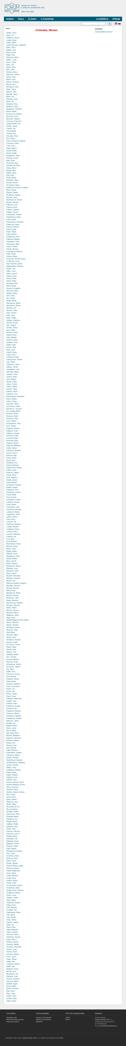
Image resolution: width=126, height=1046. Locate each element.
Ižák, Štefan (10, 362)
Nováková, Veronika (13, 640)
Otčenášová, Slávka (13, 664)
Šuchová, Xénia (12, 858)
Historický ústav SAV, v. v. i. (104, 1019)
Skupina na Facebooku (43, 1017)
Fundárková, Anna (12, 237)
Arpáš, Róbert (11, 42)
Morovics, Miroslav (13, 605)
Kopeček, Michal (12, 443)
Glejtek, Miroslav (12, 249)
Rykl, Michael (11, 748)
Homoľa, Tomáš (12, 323)
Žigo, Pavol (10, 991)
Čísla (21, 19)
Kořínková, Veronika (13, 450)
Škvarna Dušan (11, 809)
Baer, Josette (11, 52)
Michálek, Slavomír (13, 586)
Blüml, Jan (10, 97)
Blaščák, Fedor (11, 94)
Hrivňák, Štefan (11, 328)
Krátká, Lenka (11, 470)
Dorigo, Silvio (11, 170)
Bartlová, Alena (11, 72)
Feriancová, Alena (12, 224)
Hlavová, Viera (11, 310)
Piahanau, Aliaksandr (13, 699)
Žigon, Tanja (10, 993)
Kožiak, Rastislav (12, 465)
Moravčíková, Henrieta (14, 603)
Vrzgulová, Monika (13, 964)
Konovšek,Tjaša (12, 438)
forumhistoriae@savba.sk (108, 1026)
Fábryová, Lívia (11, 205)
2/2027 (67, 1019)
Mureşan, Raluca (12, 613)
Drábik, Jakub (11, 173)
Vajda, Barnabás (12, 930)
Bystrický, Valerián (13, 119)
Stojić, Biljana (11, 848)
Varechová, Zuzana (13, 937)
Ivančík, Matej (11, 352)
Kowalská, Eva (11, 463)
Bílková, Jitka (11, 92)
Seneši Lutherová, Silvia (15, 782)
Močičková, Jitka (12, 598)
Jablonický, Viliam (12, 364)
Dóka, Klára (10, 160)
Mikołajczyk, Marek (13, 593)
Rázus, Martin (11, 730)
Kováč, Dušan (11, 458)
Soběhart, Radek (12, 824)
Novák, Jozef (11, 637)
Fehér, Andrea (11, 219)
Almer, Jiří (10, 35)
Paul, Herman (11, 676)
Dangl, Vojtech (11, 148)
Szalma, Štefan (11, 880)
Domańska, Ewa (12, 163)
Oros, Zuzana (11, 657)
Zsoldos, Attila (11, 998)
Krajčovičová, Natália (14, 468)
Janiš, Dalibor (11, 379)
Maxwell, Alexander (13, 576)
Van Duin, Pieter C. (13, 934)
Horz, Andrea (11, 325)
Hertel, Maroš (11, 286)
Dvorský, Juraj (11, 197)
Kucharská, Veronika (13, 485)
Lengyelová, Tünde (13, 514)
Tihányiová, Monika (13, 903)
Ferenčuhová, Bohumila (14, 222)
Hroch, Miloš (10, 330)
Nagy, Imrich (10, 618)
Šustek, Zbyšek (12, 863)
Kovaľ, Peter (10, 460)
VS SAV (60, 1038)
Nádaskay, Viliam (12, 615)
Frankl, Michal (11, 234)
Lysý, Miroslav (11, 541)
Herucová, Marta (12, 291)
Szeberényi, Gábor (13, 888)
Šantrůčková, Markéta (14, 760)
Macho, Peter (11, 549)
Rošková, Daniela (12, 740)
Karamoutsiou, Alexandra (15, 396)
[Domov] (13, 8)
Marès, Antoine (11, 563)
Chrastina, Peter (12, 136)
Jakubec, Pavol (11, 374)
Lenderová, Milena (12, 512)
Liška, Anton (10, 519)
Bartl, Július (10, 69)
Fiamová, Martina (12, 227)
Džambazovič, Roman (14, 200)
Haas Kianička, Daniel (14, 264)
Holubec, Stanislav (13, 320)
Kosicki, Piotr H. (12, 453)
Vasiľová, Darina (12, 942)
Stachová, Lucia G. (13, 834)
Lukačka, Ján (11, 536)
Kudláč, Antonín (12, 487)
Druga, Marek (11, 178)
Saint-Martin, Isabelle (14, 753)
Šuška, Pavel (11, 861)
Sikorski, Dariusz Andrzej (15, 792)
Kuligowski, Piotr (12, 490)
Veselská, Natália (12, 944)
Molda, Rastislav (12, 600)
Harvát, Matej (11, 281)
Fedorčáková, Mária (13, 217)
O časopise (47, 19)
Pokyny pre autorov (12, 1022)
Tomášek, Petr (11, 910)
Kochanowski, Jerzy (13, 423)
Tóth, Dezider (11, 917)
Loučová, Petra (11, 532)
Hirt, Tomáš (10, 298)
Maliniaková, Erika (13, 556)
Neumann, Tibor (12, 630)
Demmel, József (12, 158)
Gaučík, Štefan (11, 246)
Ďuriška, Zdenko (12, 192)
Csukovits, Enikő (12, 143)
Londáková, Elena (12, 529)
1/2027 (67, 1017)
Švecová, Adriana (12, 868)
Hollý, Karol (10, 315)
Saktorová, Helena (13, 755)
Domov (10, 19)
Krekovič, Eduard (12, 473)
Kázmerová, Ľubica (13, 406)
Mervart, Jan (10, 581)
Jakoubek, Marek (12, 372)
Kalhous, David (11, 391)
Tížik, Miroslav (11, 907)
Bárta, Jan (10, 65)
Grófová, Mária (11, 256)
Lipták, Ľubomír (11, 517)
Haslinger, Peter (12, 283)
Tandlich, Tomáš (12, 898)
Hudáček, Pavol (12, 342)
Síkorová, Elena (12, 789)
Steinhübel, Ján (11, 839)
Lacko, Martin (11, 504)
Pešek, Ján (10, 691)
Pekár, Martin (11, 681)
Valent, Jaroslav (12, 932)
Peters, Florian (11, 694)
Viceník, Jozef (11, 949)
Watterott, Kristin (12, 969)
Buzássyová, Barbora (14, 114)
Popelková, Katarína (13, 711)
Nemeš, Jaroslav (12, 625)
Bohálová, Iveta (12, 99)
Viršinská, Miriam (12, 954)
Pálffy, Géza (10, 671)
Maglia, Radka (11, 551)
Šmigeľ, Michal (11, 821)
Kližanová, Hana (12, 418)
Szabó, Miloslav (12, 876)
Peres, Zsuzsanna (12, 686)
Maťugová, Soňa (12, 571)
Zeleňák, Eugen (12, 984)
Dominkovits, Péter (13, 165)
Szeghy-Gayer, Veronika (15, 890)
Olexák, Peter (11, 649)
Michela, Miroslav (12, 588)
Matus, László (11, 573)
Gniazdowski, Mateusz (14, 251)
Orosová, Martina (12, 659)
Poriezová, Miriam (12, 713)
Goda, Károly (11, 254)
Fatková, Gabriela (12, 210)
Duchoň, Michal (11, 183)
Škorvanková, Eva (13, 807)
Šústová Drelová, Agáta (14, 866)
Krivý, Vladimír (11, 477)
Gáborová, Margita (13, 239)
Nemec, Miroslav (12, 622)
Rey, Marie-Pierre (12, 733)
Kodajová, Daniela (12, 428)
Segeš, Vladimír (12, 775)
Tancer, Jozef (11, 895)
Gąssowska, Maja (12, 244)
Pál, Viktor (10, 669)
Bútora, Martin (11, 111)
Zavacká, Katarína (13, 979)
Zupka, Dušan (11, 1001)
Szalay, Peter (11, 878)
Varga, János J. (12, 939)
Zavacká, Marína (12, 981)
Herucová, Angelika (13, 288)
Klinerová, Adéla (12, 416)
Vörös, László (11, 957)
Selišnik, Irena (11, 780)
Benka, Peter (11, 77)
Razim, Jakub (11, 728)
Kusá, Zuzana (11, 497)
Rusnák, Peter (11, 745)
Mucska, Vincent (12, 610)
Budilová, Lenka (12, 106)
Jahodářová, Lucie (12, 369)
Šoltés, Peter (11, 829)
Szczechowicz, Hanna (14, 885)
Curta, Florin (10, 146)
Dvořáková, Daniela (13, 195)
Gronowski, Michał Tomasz (16, 259)
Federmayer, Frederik (14, 215)
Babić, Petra (10, 47)
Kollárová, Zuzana (12, 433)
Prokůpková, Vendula (14, 718)
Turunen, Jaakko (12, 922)
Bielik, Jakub (11, 89)
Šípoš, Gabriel (11, 799)
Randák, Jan (10, 723)
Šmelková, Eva (11, 819)
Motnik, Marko (11, 608)
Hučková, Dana (11, 340)
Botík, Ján (10, 101)
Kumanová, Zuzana (13, 492)
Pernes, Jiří (10, 689)
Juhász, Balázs (11, 386)
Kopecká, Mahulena (13, 445)
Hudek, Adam (11, 345)
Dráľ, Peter (10, 175)
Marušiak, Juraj (11, 568)
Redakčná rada (11, 1017)
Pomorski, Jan (11, 708)
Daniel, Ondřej (11, 151)
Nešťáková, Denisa (13, 627)
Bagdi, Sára (10, 55)
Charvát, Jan (11, 128)
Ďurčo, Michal (11, 190)
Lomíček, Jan (11, 522)
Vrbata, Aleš (10, 961)
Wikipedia (39, 1022)
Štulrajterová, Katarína (14, 851)
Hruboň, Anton (11, 335)
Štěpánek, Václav (12, 844)
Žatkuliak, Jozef (12, 976)
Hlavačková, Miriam (13, 303)
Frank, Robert (11, 232)
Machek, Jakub (11, 546)
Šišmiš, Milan (11, 804)
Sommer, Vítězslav (13, 831)
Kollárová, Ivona (12, 431)
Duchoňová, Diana (12, 185)
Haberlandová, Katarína (14, 266)
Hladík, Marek (11, 301)
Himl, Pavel (10, 296)
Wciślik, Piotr (11, 971)
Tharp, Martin (11, 900)
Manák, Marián (11, 559)
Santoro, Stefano (12, 758)
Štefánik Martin (11, 836)
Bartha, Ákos (11, 67)
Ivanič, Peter (11, 355)
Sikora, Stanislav (12, 787)
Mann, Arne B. (11, 561)
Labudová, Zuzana (13, 502)
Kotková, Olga (11, 455)
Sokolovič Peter (12, 826)
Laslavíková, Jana (12, 507)
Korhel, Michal (11, 448)
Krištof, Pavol (11, 475)
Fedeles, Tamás (12, 212)
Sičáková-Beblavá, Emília (15, 785)
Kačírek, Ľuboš (11, 389)
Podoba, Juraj (11, 701)
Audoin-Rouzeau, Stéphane (16, 45)
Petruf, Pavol (11, 696)
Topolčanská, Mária (13, 912)
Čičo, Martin (10, 138)
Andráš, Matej (11, 40)
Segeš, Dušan (11, 772)
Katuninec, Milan (12, 404)
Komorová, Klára (12, 436)
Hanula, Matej (11, 278)
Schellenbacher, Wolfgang (15, 762)
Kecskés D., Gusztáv (14, 409)
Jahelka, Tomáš (12, 367)
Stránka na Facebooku (43, 1019)
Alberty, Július (11, 33)
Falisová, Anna (11, 207)
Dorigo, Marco (11, 168)
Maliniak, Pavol (11, 554)
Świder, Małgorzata (13, 871)
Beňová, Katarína (12, 82)
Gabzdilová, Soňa (12, 242)
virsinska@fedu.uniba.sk (104, 32)
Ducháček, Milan (12, 180)
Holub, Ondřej (11, 318)
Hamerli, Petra (11, 276)
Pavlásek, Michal (12, 679)
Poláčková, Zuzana (13, 706)
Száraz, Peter (11, 883)
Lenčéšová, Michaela (14, 509)
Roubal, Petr (10, 743)
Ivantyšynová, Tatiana (14, 359)
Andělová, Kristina (12, 38)
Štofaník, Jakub (12, 846)
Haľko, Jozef (11, 271)
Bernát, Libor (11, 84)
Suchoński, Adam (12, 856)
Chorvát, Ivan (11, 133)
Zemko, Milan (11, 986)
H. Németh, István (12, 261)
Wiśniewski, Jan (12, 974)
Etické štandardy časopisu (15, 1019)
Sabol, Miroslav (11, 750)
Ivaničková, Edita (12, 357)
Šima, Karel (10, 794)
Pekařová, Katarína (13, 684)
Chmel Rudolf (11, 131)
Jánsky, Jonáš (11, 382)
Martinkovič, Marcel (13, 566)
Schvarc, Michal (12, 765)
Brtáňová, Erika (11, 104)
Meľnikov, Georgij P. (13, 578)
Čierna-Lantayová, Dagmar (15, 141)
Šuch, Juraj (10, 853)
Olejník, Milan (11, 647)
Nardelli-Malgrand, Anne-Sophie (17, 620)
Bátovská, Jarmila (12, 74)
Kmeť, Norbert (11, 421)
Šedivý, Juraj (11, 767)
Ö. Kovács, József (13, 645)
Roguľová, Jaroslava (13, 738)
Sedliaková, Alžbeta (13, 770)
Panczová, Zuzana (13, 674)
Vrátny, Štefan (11, 959)
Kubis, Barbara (11, 482)
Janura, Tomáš (11, 384)
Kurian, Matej (11, 495)
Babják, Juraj (11, 50)
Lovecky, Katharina (13, 534)
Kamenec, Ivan (11, 394)
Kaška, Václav (11, 401)
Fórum (116, 19)
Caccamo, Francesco (14, 121)
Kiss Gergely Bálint (13, 411)
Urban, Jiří (10, 925)
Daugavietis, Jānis (13, 156)
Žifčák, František (12, 988)
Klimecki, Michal (12, 413)
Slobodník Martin (12, 817)
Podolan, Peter (11, 703)
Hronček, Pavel (11, 332)
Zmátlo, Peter (11, 996)
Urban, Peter (10, 927)
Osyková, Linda (12, 662)
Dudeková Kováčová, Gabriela (17, 187)
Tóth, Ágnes (10, 915)
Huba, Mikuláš (11, 337)
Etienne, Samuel (12, 202)
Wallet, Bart (10, 966)
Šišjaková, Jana (12, 802)
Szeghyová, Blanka (13, 893)
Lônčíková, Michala (13, 524)
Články (32, 19)
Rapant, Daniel (11, 726)
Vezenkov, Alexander (13, 947)
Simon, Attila (11, 797)
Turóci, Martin (11, 920)
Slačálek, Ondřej (12, 812)
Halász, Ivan (10, 269)
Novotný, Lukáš (12, 642)
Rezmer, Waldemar (13, 735)
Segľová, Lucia (11, 777)
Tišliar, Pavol (11, 905)
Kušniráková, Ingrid (13, 500)
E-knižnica (102, 19)
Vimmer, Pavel (11, 952)
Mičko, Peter (11, 591)
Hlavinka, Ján (11, 308)
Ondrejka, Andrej (12, 654)
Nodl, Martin (10, 632)
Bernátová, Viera (12, 87)
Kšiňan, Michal (11, 480)
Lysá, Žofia (10, 539)
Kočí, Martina (11, 426)
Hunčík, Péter (11, 347)
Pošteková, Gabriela (13, 716)
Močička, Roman (12, 595)
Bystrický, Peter (12, 116)
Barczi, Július (11, 62)
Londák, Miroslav (12, 527)
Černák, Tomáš (11, 126)
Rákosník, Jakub (12, 721)
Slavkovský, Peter (13, 814)
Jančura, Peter (11, 377)
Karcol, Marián (11, 399)
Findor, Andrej (11, 229)
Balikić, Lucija (11, 60)
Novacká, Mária (12, 635)
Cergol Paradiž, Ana (13, 124)
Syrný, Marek (11, 873)
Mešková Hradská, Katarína (16, 583)
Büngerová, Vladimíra (14, 109)
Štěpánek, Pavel (12, 841)
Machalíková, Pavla (13, 544)
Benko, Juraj (10, 79)
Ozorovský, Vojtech (13, 667)
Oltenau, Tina (11, 652)
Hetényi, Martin (11, 293)
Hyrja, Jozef (10, 350)
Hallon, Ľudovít (11, 274)
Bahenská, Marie (12, 57)
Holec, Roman (11, 313)
